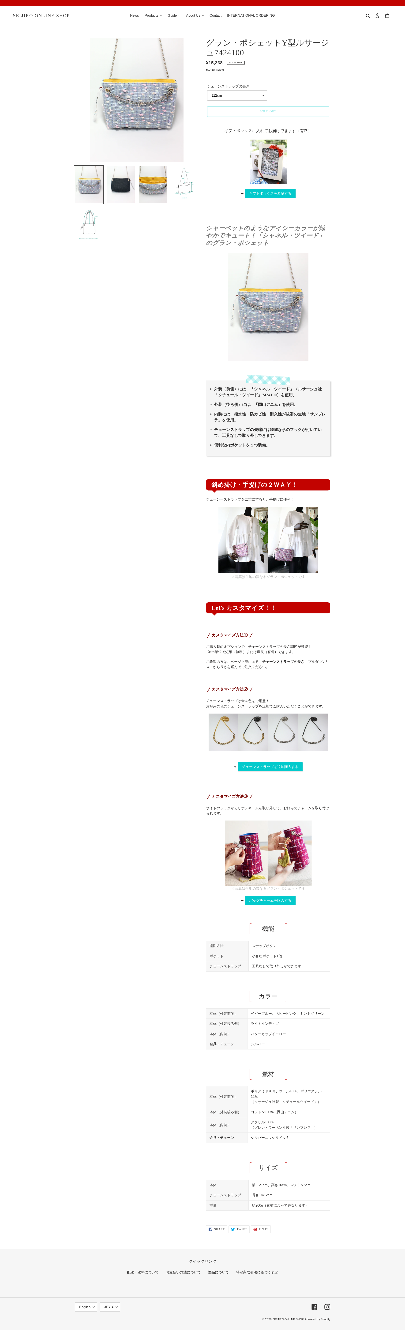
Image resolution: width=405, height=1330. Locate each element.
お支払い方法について (183, 1272)
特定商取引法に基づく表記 (257, 1272)
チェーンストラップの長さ (228, 86)
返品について (218, 1272)
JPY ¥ (108, 1307)
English (84, 1307)
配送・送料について (143, 1272)
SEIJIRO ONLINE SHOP (41, 15)
